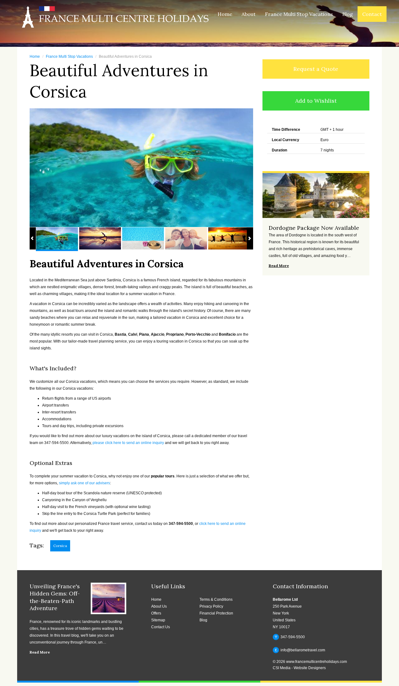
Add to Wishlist (316, 100)
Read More (40, 652)
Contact (372, 14)
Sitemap (158, 620)
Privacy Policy (211, 606)
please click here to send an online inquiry (128, 443)
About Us (159, 606)
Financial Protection (216, 613)
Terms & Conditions (216, 599)
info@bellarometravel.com (300, 650)
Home (225, 14)
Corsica (60, 545)
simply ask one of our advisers (84, 483)
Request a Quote (315, 68)
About (249, 14)
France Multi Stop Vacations (299, 14)
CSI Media (282, 668)
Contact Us (160, 627)
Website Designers (310, 668)
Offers (156, 613)
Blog (347, 14)
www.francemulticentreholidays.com (316, 661)
